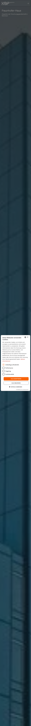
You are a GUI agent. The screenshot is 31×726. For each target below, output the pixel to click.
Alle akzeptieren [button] (16, 378)
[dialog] (15, 363)
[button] (15, 387)
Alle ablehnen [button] (16, 383)
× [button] (27, 337)
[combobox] (25, 337)
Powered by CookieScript (22, 389)
